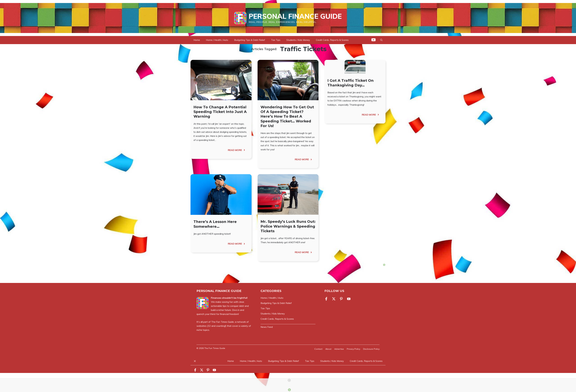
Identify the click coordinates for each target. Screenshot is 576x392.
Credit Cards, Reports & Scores (332, 40)
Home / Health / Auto (217, 40)
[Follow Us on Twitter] (334, 299)
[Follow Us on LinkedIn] (341, 299)
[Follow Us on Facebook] (326, 299)
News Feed (267, 327)
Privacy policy (353, 349)
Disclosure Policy (371, 349)
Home (197, 40)
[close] (289, 380)
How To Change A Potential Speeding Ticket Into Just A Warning (220, 112)
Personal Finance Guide (295, 16)
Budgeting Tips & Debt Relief (249, 40)
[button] (381, 40)
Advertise (339, 349)
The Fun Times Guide (222, 321)
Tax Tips (275, 40)
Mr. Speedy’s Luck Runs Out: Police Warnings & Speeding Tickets (288, 226)
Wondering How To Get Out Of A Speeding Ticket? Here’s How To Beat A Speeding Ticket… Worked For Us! (287, 116)
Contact (318, 349)
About (328, 349)
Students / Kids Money (298, 40)
